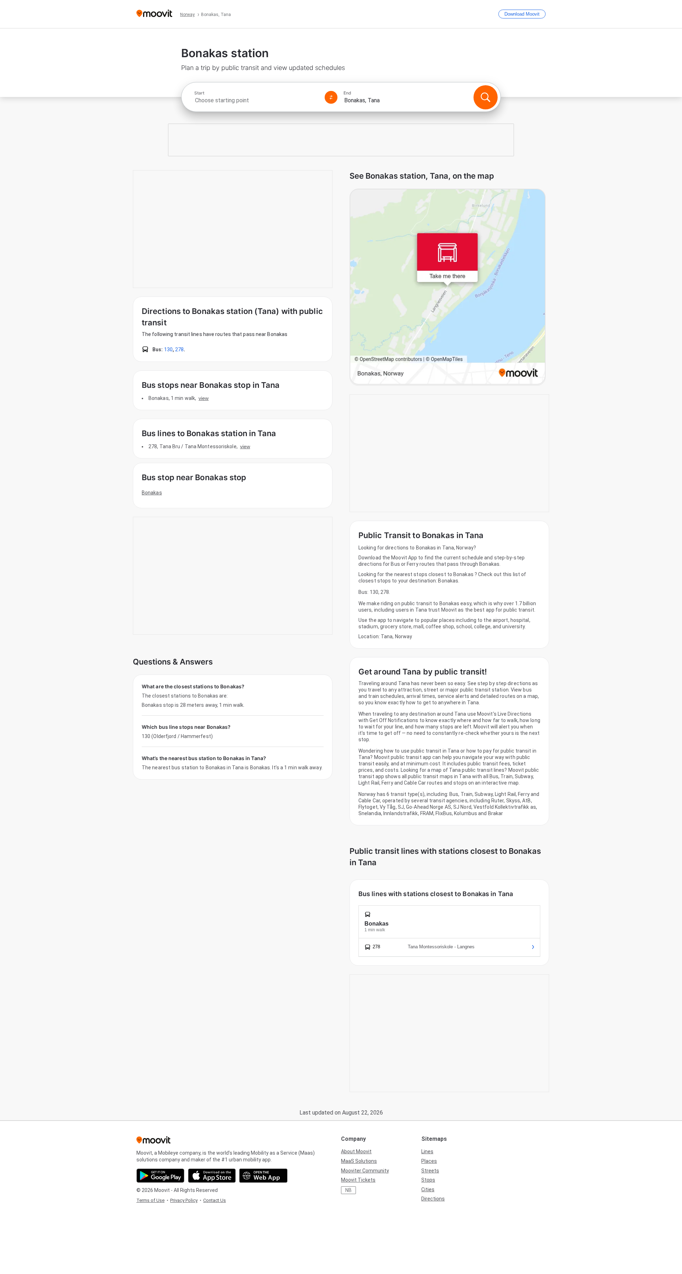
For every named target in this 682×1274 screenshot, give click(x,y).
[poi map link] (448, 287)
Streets (430, 1170)
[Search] (485, 97)
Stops (428, 1180)
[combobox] (256, 100)
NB (348, 1190)
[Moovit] (154, 14)
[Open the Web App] (263, 1176)
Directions (433, 1199)
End (347, 93)
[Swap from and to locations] (331, 97)
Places (429, 1161)
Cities (427, 1189)
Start (199, 93)
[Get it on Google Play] (160, 1176)
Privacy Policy (183, 1200)
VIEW (204, 398)
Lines (427, 1151)
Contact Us (214, 1200)
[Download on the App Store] (212, 1176)
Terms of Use (150, 1200)
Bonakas (152, 492)
